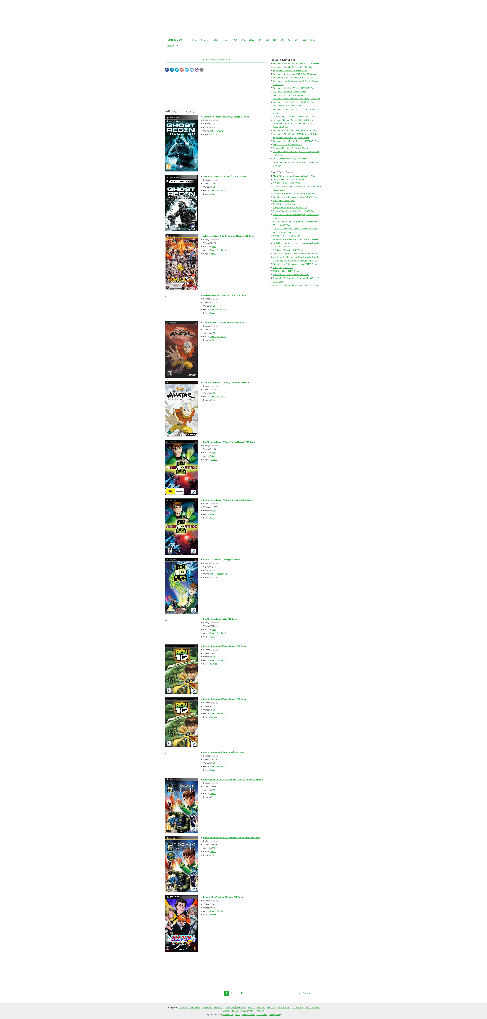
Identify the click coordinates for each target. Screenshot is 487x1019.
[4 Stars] (216, 120)
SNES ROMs (194, 1007)
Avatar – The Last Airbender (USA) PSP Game (224, 322)
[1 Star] (212, 120)
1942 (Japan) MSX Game (284, 200)
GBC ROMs (218, 1007)
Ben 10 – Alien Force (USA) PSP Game (220, 619)
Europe (214, 134)
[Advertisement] (243, 17)
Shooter (220, 131)
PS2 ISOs (261, 1011)
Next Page (304, 993)
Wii (282, 40)
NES (260, 40)
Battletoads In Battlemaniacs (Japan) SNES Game (295, 264)
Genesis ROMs (283, 1007)
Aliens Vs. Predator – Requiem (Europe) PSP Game (226, 117)
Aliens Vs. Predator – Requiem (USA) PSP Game (225, 176)
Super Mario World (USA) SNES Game (290, 70)
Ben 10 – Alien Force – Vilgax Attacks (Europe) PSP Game (229, 442)
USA (213, 194)
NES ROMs (241, 1007)
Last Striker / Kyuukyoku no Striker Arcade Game (295, 253)
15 (242, 993)
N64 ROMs (230, 1007)
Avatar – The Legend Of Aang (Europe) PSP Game (226, 382)
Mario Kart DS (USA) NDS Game (287, 144)
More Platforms (308, 40)
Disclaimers (262, 1014)
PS (289, 40)
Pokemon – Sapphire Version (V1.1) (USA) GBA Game (296, 141)
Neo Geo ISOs (238, 1011)
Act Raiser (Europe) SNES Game (287, 236)
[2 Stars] (213, 120)
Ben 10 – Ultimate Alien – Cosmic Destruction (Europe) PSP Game (233, 779)
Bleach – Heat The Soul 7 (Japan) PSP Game (223, 897)
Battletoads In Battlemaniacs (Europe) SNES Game (295, 197)
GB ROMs (261, 1007)
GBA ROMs (183, 1007)
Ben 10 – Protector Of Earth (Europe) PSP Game (224, 646)
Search (204, 40)
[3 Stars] (215, 120)
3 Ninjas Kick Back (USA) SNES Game (290, 207)
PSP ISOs (271, 1007)
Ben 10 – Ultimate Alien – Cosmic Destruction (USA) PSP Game (231, 837)
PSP (296, 40)
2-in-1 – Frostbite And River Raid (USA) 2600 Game (296, 285)
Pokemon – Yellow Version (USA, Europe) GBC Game (296, 98)
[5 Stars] (218, 120)
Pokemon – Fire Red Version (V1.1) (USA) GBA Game (296, 63)
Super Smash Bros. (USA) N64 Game (289, 159)
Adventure (221, 190)
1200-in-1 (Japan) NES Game (286, 271)
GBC (243, 40)
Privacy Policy (275, 1014)
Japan (213, 253)
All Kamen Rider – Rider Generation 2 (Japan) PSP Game (228, 236)
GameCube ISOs (312, 1007)
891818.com (228, 1014)
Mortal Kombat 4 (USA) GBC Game (288, 179)
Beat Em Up (222, 250)
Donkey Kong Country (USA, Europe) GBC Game (294, 211)
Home (194, 40)
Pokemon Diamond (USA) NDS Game (289, 91)
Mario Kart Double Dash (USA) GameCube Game (294, 176)
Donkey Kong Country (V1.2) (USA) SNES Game (294, 116)
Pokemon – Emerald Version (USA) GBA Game (293, 67)
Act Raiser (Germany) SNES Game (288, 250)
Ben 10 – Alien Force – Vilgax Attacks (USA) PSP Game (228, 500)
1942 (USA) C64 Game (283, 267)
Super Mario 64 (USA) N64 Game (288, 106)
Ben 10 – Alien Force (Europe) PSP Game (221, 560)
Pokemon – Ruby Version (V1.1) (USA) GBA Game (294, 74)
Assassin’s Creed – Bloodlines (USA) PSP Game (224, 295)
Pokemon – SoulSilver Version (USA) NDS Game (294, 88)
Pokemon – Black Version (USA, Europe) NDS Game (296, 77)
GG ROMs (250, 1011)
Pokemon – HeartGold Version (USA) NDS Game (294, 102)
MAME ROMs (297, 1007)
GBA (235, 40)
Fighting (220, 911)
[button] (167, 70)
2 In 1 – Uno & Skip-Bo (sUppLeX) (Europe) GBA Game (297, 193)
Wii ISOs (227, 1011)
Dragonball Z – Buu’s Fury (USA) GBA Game (292, 148)
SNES (251, 40)
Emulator (215, 40)
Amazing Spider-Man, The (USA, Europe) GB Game (295, 239)
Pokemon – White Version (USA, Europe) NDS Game (296, 134)
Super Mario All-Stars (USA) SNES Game (291, 137)
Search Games (248, 1014)
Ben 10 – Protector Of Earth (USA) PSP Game (223, 752)
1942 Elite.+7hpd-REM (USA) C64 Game (291, 274)
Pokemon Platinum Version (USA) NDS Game (293, 120)
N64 (275, 40)
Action (213, 131)
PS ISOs (251, 1007)
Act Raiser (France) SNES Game (287, 183)
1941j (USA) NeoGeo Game (285, 204)
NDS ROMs (207, 1007)
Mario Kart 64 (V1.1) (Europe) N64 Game (291, 95)
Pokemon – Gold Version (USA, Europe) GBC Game (296, 130)
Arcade (226, 40)
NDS (267, 40)
